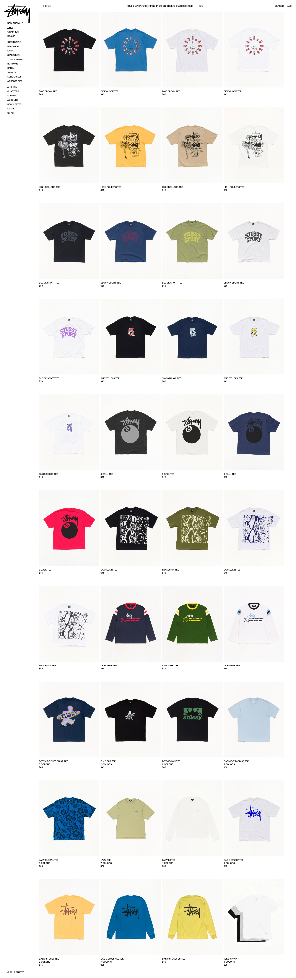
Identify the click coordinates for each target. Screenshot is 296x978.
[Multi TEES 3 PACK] (254, 917)
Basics (11, 36)
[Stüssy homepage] (17, 13)
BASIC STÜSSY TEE (233, 860)
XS (102, 673)
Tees (10, 27)
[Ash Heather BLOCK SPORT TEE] (254, 241)
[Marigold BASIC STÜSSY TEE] (69, 917)
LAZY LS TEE (168, 860)
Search (279, 6)
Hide (200, 6)
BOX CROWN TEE (171, 761)
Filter (46, 6)
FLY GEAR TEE (108, 761)
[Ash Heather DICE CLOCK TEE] (192, 49)
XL (60, 99)
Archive (12, 87)
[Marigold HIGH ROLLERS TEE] (131, 145)
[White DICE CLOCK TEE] (254, 49)
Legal (11, 108)
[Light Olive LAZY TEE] (131, 818)
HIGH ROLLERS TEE (49, 187)
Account (12, 100)
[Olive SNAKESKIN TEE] (192, 528)
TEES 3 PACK (230, 958)
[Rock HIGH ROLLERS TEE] (192, 145)
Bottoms (12, 63)
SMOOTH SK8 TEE (110, 378)
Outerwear (14, 42)
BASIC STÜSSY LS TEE (112, 958)
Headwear (13, 46)
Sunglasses (14, 76)
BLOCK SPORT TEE (49, 282)
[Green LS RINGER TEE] (192, 624)
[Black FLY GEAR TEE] (131, 719)
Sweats (11, 72)
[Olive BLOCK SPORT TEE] (192, 241)
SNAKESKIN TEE (109, 569)
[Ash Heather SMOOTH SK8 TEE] (254, 337)
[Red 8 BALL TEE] (69, 528)
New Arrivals (15, 23)
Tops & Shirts (15, 59)
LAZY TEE (106, 860)
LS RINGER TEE (109, 665)
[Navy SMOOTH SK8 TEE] (192, 337)
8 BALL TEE (107, 474)
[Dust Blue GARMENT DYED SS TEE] (254, 719)
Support (12, 95)
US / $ (10, 113)
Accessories (14, 81)
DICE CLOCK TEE (48, 91)
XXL (67, 99)
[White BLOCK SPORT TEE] (69, 337)
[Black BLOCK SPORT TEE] (69, 241)
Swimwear (13, 55)
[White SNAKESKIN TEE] (69, 624)
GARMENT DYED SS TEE (236, 761)
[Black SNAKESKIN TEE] (131, 528)
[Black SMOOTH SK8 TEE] (131, 337)
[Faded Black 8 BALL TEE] (131, 432)
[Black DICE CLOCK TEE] (69, 49)
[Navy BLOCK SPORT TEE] (131, 241)
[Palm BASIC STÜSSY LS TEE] (192, 917)
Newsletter (14, 104)
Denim (10, 68)
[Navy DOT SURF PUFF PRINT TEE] (69, 719)
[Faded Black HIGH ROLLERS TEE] (69, 145)
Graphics (13, 31)
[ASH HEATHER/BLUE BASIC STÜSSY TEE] (254, 818)
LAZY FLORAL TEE (48, 860)
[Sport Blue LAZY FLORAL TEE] (69, 818)
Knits (10, 50)
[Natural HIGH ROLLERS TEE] (254, 145)
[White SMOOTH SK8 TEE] (69, 432)
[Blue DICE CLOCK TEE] (131, 49)
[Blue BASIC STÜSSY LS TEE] (131, 917)
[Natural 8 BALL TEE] (192, 432)
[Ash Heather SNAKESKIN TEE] (254, 528)
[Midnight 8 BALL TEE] (254, 432)
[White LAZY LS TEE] (192, 818)
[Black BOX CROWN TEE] (192, 719)
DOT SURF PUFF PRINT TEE (53, 761)
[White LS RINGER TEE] (254, 624)
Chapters (13, 91)
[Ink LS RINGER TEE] (131, 624)
